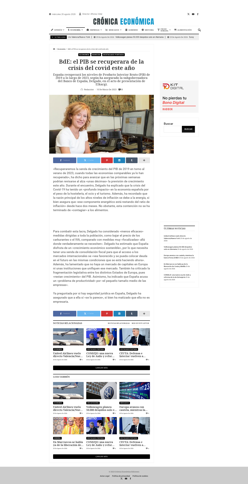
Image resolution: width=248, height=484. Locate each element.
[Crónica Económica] (124, 21)
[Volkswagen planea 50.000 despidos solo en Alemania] (101, 390)
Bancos (96, 55)
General (57, 438)
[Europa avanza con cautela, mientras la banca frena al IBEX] (134, 390)
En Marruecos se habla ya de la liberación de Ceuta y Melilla (68, 443)
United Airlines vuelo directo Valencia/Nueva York (68, 355)
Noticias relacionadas (119, 323)
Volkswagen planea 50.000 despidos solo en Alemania (124, 37)
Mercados (124, 403)
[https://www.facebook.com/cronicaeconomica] (198, 14)
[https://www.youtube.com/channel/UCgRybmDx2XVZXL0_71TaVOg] (193, 14)
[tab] (119, 323)
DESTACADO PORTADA (113, 55)
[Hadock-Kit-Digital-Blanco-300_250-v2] (179, 111)
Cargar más (102, 368)
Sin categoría (93, 403)
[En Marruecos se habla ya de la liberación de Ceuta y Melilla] (68, 425)
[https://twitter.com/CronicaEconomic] (188, 14)
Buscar (168, 123)
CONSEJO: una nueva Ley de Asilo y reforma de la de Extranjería (101, 355)
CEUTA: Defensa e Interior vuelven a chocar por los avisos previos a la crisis (133, 355)
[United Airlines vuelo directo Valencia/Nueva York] (68, 336)
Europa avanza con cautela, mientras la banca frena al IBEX (132, 408)
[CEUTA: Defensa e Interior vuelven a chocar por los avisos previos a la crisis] (134, 336)
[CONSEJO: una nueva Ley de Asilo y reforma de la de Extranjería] (101, 336)
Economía (61, 49)
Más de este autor (140, 323)
